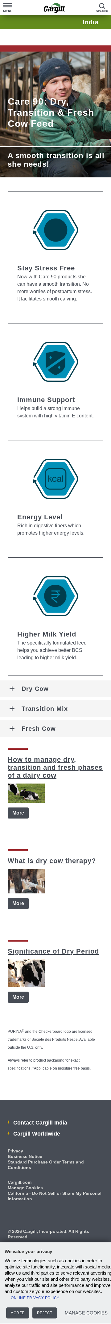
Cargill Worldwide (36, 1134)
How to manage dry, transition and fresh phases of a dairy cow (55, 767)
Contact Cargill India (39, 1123)
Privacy (15, 1150)
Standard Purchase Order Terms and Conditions (46, 1164)
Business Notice (25, 1156)
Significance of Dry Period (53, 951)
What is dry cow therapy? (52, 861)
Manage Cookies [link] (25, 1187)
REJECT (44, 1313)
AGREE (18, 1313)
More (18, 812)
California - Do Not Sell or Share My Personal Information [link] (54, 1196)
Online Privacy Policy (35, 1298)
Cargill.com (19, 1182)
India (91, 22)
